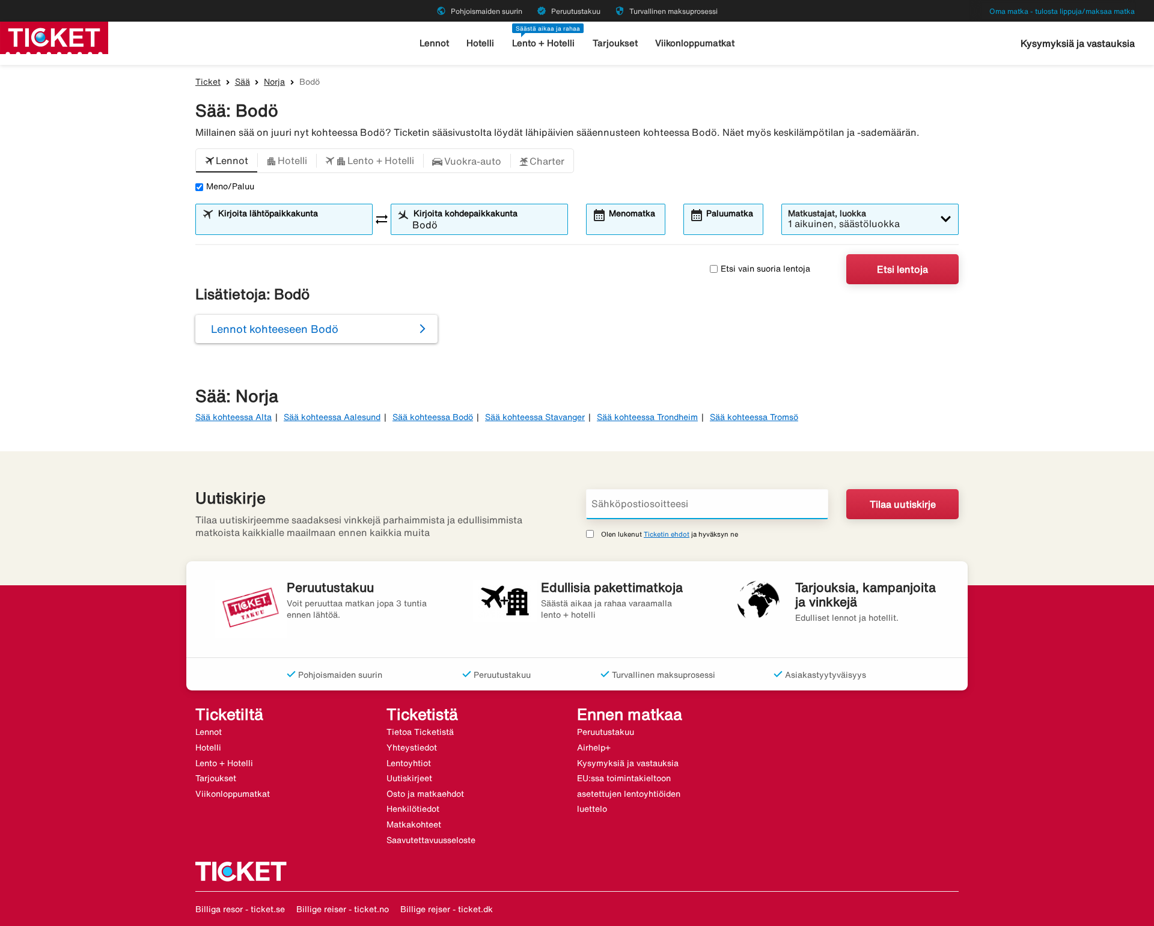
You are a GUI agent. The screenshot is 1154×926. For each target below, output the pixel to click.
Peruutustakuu (605, 732)
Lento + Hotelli (543, 42)
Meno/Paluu (230, 186)
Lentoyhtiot (408, 763)
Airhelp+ (594, 747)
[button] (226, 161)
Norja (274, 82)
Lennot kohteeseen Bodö (274, 328)
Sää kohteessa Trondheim (647, 417)
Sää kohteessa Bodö (432, 417)
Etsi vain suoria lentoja (765, 268)
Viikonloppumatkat (694, 42)
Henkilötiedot (412, 809)
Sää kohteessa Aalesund (332, 417)
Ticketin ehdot (666, 534)
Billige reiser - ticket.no (342, 909)
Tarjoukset (615, 42)
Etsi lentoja (902, 269)
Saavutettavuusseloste (430, 840)
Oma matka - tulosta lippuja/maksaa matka (1062, 11)
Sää (242, 82)
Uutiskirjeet (409, 778)
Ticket (208, 82)
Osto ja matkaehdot (425, 794)
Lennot (434, 42)
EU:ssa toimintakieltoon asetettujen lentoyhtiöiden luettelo (628, 793)
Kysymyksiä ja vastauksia (1078, 43)
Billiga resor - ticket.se (240, 909)
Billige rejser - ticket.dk (446, 909)
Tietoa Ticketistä (420, 732)
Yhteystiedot (411, 747)
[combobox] (291, 225)
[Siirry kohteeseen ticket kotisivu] (54, 36)
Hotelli (480, 42)
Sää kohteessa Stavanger (535, 417)
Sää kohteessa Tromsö (754, 417)
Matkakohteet (413, 824)
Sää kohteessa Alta (233, 417)
